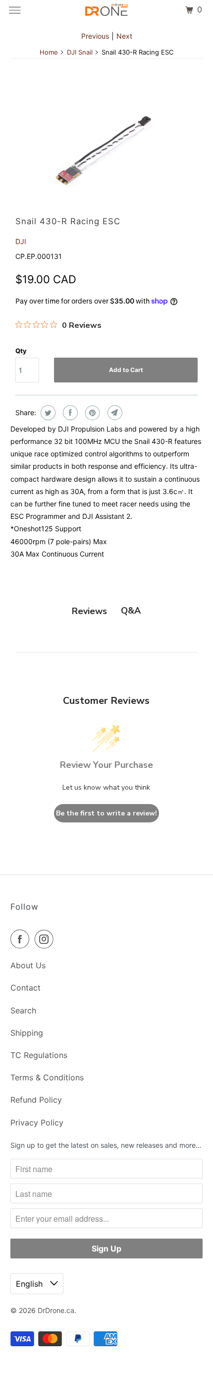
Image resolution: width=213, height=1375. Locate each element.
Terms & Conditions (47, 1077)
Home (49, 52)
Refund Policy (36, 1100)
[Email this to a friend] (113, 412)
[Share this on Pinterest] (91, 412)
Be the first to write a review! (106, 813)
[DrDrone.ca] (106, 10)
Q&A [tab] (131, 611)
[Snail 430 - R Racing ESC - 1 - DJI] (106, 146)
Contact (25, 988)
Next (124, 36)
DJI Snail (80, 52)
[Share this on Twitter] (46, 412)
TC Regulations (38, 1055)
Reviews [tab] (89, 611)
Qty (21, 351)
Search (23, 1010)
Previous (95, 36)
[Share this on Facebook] (69, 412)
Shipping (26, 1033)
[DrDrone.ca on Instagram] (46, 939)
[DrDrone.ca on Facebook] (21, 939)
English (30, 1284)
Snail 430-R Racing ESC (67, 221)
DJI (20, 241)
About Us (28, 965)
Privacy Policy (36, 1122)
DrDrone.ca (56, 1310)
